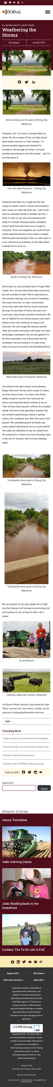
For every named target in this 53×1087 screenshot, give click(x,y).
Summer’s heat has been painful (18, 755)
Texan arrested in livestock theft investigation (25, 738)
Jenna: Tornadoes (14, 820)
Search (44, 788)
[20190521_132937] (26, 670)
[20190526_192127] (26, 456)
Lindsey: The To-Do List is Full (23, 949)
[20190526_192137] (26, 494)
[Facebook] (19, 82)
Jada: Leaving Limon (17, 862)
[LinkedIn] (33, 82)
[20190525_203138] (26, 164)
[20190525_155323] (26, 623)
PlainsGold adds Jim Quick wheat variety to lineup (26, 747)
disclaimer (31, 1058)
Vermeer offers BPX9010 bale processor (23, 763)
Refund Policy (26, 1082)
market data (34, 1034)
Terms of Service (13, 1080)
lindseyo (16, 43)
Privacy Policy (27, 1080)
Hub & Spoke (31, 1075)
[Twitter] (26, 82)
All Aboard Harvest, (11, 25)
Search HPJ (8, 783)
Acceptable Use (40, 1080)
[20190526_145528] (26, 253)
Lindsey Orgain (27, 25)
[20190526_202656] (26, 353)
